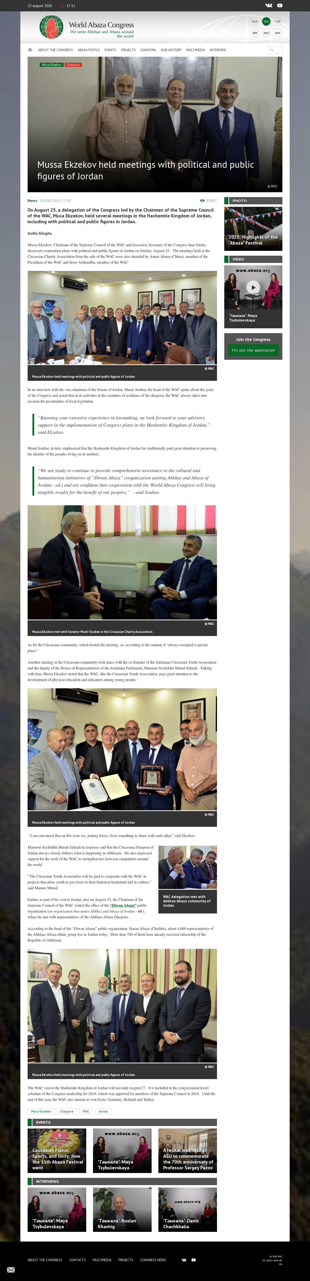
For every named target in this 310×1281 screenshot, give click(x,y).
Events (110, 50)
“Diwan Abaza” (123, 905)
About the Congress (55, 50)
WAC (86, 1111)
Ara (277, 33)
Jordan (103, 1111)
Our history (171, 50)
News (32, 200)
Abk (254, 33)
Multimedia (195, 50)
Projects (128, 50)
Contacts (77, 1260)
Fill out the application (253, 350)
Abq (266, 33)
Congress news (153, 1260)
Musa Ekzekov (51, 65)
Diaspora (148, 50)
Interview (218, 50)
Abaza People (89, 50)
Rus (255, 21)
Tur (277, 21)
